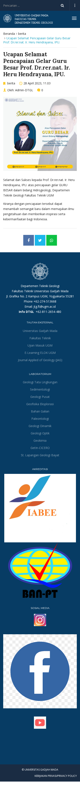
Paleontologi (40, 419)
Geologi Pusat (40, 397)
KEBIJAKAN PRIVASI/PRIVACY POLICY (56, 776)
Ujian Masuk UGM (40, 345)
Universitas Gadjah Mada (40, 331)
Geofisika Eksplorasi (40, 404)
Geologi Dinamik (40, 426)
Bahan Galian (40, 411)
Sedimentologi (40, 389)
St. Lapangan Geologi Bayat (40, 455)
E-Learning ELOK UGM (40, 353)
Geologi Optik (40, 433)
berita (22, 34)
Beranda (9, 34)
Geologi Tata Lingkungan (40, 382)
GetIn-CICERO (40, 448)
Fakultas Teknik (40, 338)
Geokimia (40, 440)
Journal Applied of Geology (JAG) (40, 360)
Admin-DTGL (24, 90)
